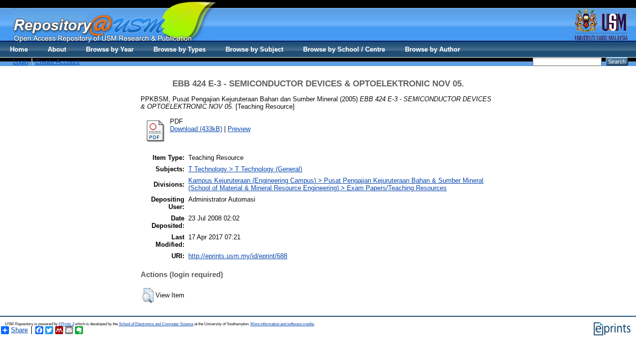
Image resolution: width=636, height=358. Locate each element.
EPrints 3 (66, 324)
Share (19, 330)
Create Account (57, 62)
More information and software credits (282, 324)
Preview (239, 129)
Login (20, 62)
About (57, 49)
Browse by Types (180, 49)
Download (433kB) (196, 129)
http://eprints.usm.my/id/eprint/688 (237, 256)
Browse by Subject (254, 49)
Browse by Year (110, 49)
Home (19, 49)
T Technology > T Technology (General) (245, 169)
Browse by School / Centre (344, 49)
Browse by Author (432, 49)
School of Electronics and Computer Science (156, 324)
